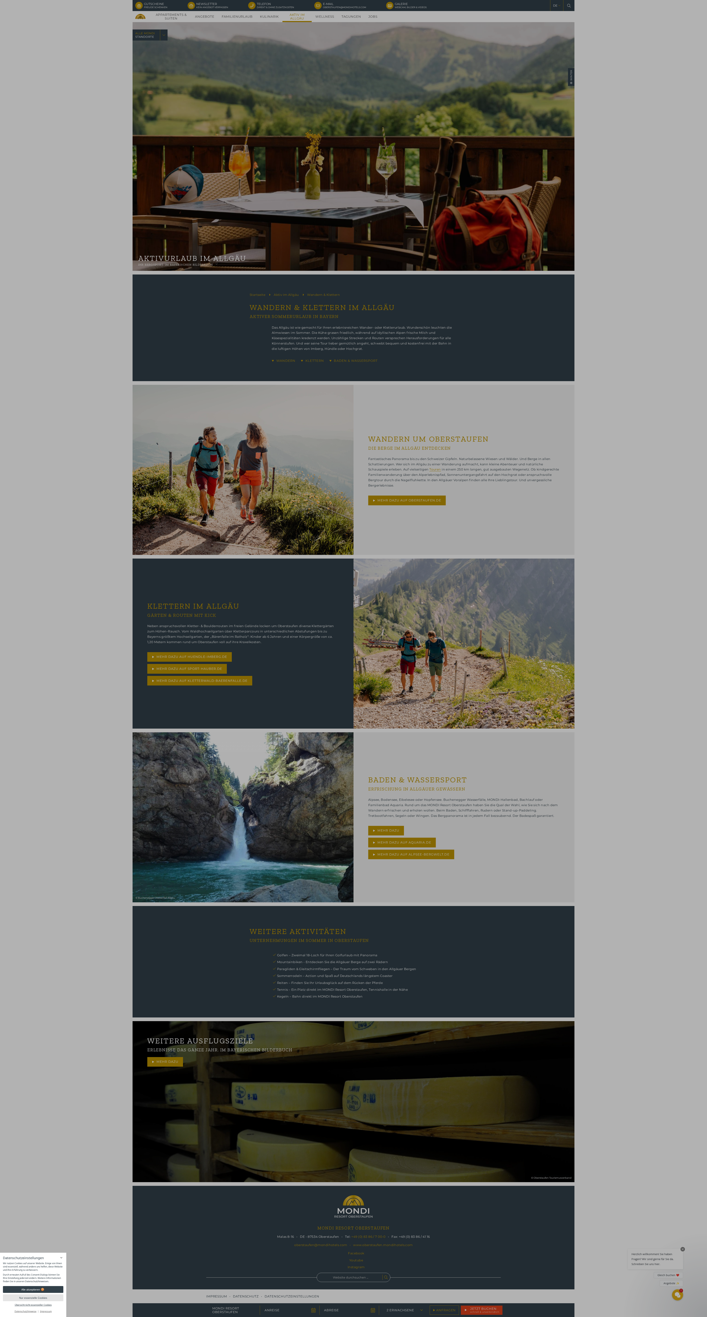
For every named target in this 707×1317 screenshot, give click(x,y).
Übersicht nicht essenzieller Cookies (33, 1304)
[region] (33, 1272)
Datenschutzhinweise (25, 1311)
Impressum (46, 1311)
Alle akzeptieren (30, 1289)
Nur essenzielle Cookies (33, 1297)
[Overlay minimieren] (61, 1258)
